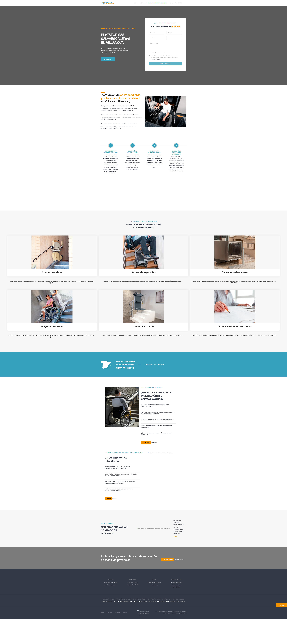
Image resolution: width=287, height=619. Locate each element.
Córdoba (166, 599)
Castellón (153, 599)
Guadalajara (181, 599)
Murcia (130, 601)
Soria (149, 601)
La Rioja (113, 601)
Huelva (103, 601)
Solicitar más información (151, 442)
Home (102, 612)
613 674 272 (135, 584)
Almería (123, 599)
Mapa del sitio (182, 613)
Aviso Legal (109, 612)
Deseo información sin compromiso (174, 559)
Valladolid (172, 601)
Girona (170, 599)
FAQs (171, 3)
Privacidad (117, 612)
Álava (108, 599)
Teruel (158, 601)
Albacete (113, 599)
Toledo (162, 601)
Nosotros (143, 3)
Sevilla (145, 601)
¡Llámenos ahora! (112, 498)
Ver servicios (107, 59)
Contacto (178, 3)
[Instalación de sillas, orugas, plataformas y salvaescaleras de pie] (143, 612)
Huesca (108, 601)
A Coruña (104, 599)
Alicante (118, 599)
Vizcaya (177, 601)
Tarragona (153, 601)
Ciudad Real (160, 599)
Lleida (117, 601)
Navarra (135, 601)
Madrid (121, 601)
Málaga (126, 601)
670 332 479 (134, 582)
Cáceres (139, 599)
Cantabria (148, 599)
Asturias (128, 599)
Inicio (135, 3)
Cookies (125, 612)
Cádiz (143, 599)
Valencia (167, 601)
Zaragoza (182, 601)
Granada (175, 599)
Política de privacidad (155, 59)
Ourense (140, 601)
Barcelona (133, 599)
